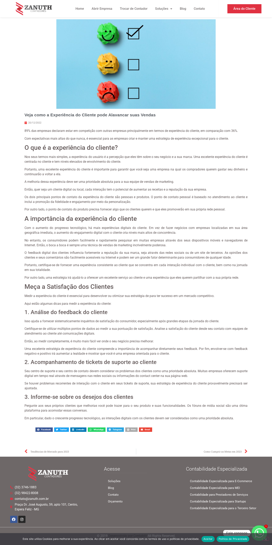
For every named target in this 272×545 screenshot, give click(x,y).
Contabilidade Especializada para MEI (215, 488)
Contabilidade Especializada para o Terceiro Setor (223, 508)
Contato (199, 9)
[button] (44, 429)
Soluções (161, 9)
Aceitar (208, 538)
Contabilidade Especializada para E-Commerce (221, 481)
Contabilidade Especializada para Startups (218, 501)
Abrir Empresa (102, 9)
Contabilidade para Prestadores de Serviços (219, 494)
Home (79, 9)
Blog (183, 9)
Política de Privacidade (233, 538)
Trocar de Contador (134, 9)
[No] (265, 539)
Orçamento (115, 501)
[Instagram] (21, 519)
